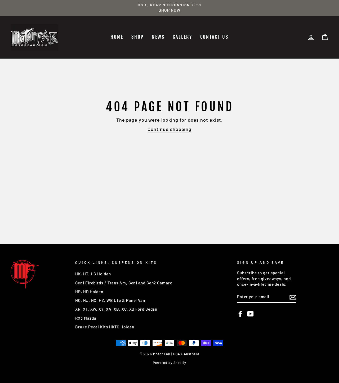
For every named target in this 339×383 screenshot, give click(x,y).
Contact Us (214, 37)
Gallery (182, 37)
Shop (137, 37)
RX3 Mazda (85, 318)
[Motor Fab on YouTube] (250, 314)
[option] (169, 8)
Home (116, 37)
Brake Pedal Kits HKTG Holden (104, 326)
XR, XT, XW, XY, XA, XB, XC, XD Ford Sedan (116, 309)
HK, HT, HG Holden (93, 273)
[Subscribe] (292, 296)
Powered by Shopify (169, 362)
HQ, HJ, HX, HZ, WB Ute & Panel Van (110, 300)
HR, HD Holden (89, 291)
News (158, 37)
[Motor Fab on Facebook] (240, 314)
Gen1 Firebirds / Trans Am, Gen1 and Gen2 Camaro (123, 282)
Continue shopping (169, 129)
